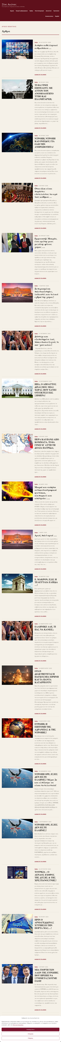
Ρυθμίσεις (30, 1038)
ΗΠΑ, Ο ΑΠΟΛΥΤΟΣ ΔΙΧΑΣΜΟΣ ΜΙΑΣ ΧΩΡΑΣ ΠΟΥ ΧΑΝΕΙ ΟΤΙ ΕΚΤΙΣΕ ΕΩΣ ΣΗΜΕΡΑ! (45, 390)
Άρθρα (36, 42)
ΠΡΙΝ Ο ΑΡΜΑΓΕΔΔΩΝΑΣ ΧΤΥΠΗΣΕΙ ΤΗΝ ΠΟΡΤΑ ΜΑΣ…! (44, 924)
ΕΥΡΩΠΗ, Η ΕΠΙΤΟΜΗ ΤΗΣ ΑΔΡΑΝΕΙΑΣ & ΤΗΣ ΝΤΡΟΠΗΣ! (45, 728)
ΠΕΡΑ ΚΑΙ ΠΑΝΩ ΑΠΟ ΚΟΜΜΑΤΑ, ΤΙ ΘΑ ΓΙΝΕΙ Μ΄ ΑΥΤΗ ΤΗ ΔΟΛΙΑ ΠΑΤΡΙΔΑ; (47, 443)
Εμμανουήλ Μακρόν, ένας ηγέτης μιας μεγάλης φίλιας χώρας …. (46, 242)
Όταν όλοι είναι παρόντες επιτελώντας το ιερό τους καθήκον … (46, 192)
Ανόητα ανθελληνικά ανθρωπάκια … (46, 46)
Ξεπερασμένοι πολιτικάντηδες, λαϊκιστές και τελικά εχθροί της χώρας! (46, 293)
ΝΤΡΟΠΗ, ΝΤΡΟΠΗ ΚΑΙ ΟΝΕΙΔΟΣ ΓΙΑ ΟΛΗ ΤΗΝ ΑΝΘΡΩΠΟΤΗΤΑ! (45, 142)
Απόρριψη (30, 1034)
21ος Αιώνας (9, 4)
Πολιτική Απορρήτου (18, 1025)
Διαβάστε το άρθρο (40, 74)
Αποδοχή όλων (30, 1029)
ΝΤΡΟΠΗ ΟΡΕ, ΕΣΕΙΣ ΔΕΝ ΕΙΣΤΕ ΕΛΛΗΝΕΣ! (46, 827)
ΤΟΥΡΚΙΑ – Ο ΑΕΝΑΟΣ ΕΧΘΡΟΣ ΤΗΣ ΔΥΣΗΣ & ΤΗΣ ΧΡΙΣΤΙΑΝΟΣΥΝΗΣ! (45, 876)
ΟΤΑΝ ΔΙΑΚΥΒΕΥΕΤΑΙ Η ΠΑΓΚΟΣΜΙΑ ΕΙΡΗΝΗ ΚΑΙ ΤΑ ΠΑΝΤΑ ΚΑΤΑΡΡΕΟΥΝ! (47, 677)
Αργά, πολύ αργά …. (46, 535)
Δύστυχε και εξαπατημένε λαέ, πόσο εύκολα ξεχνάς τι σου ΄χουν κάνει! (47, 340)
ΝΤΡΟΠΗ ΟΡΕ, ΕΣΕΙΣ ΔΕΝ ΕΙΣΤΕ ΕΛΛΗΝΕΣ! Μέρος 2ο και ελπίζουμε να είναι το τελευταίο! (46, 780)
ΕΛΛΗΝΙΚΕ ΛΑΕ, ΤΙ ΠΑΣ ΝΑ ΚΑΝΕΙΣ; (45, 628)
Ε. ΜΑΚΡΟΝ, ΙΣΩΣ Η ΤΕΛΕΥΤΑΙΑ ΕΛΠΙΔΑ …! (46, 582)
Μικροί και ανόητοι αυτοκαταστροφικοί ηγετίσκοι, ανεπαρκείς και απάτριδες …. (46, 493)
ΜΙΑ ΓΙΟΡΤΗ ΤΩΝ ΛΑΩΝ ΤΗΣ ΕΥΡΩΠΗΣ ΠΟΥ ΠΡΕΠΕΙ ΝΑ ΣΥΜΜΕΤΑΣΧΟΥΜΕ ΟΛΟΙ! (47, 975)
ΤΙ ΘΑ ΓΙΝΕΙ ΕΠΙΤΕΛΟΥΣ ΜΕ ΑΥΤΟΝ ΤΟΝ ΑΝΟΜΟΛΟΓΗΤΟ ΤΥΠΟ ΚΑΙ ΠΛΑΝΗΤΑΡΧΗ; (44, 92)
